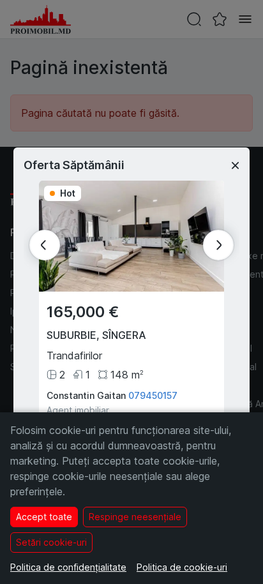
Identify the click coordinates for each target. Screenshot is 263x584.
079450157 (152, 395)
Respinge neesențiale (135, 516)
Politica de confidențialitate (68, 567)
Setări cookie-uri (51, 542)
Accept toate (44, 516)
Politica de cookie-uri (182, 567)
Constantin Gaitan (86, 395)
